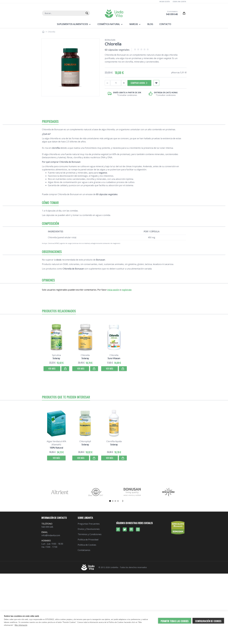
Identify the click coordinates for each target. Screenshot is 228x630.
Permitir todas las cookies (175, 621)
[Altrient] (59, 492)
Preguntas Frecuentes (89, 523)
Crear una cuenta (179, 2)
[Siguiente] (123, 501)
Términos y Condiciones (89, 534)
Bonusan (110, 39)
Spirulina (56, 355)
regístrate (127, 289)
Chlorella (85, 355)
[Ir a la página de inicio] (43, 31)
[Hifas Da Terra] (168, 492)
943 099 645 (172, 14)
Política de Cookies (87, 544)
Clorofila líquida (114, 441)
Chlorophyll (85, 441)
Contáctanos (84, 550)
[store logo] (114, 14)
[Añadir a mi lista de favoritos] (156, 83)
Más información (21, 625)
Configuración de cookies (208, 621)
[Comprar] (65, 368)
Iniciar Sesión (165, 2)
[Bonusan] (132, 492)
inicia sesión (113, 289)
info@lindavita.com (50, 535)
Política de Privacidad (88, 539)
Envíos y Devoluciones (89, 529)
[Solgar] (95, 492)
